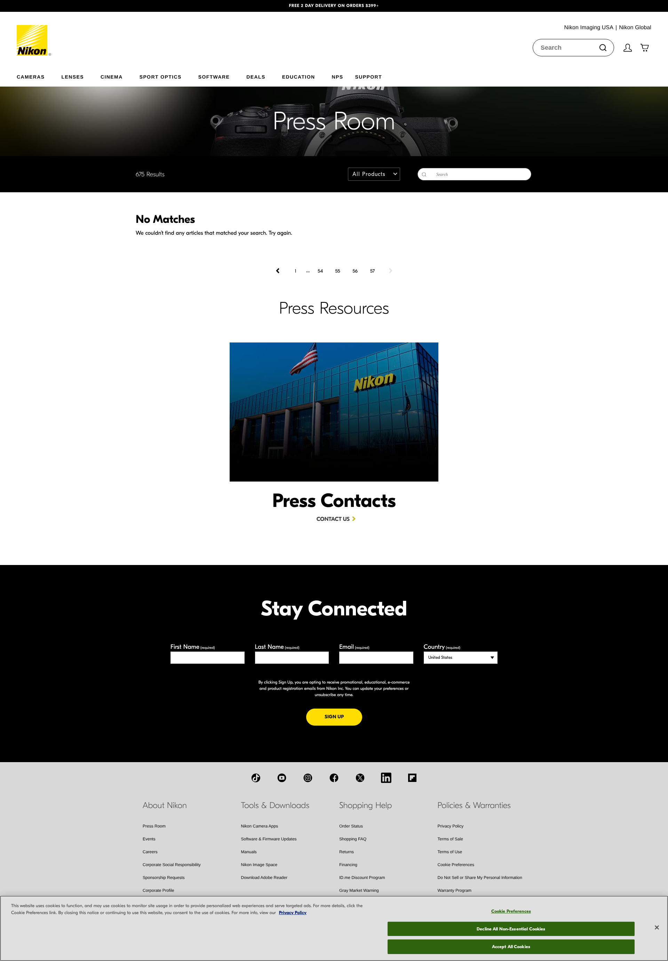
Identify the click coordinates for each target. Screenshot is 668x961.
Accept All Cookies (511, 946)
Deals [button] (255, 76)
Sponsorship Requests (164, 877)
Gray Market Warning (359, 890)
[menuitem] (39, 75)
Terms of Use (450, 851)
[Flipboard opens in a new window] (412, 778)
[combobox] (573, 47)
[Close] (657, 927)
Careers (150, 851)
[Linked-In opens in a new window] (386, 777)
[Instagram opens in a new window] (308, 778)
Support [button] (368, 76)
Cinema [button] (112, 76)
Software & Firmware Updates (269, 839)
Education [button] (298, 76)
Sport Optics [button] (161, 76)
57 (372, 271)
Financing (348, 864)
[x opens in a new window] (360, 778)
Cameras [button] (31, 76)
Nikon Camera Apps (259, 826)
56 (355, 271)
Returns (346, 851)
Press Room (154, 826)
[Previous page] (278, 271)
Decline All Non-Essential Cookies (511, 928)
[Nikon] (34, 34)
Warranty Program (455, 890)
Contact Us (333, 519)
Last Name (277, 647)
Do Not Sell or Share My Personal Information (480, 877)
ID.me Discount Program (362, 877)
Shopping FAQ (352, 839)
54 (320, 271)
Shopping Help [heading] (365, 805)
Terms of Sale (450, 839)
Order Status (351, 826)
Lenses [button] (73, 76)
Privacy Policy (451, 826)
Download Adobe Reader (264, 877)
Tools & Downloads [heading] (275, 805)
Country (442, 647)
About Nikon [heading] (165, 805)
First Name (192, 647)
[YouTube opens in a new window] (282, 778)
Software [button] (214, 76)
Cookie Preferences (456, 864)
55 (337, 271)
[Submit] (603, 47)
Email (354, 647)
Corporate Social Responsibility (172, 864)
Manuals (249, 851)
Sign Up (343, 716)
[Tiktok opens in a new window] (255, 778)
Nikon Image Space (259, 864)
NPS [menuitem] (337, 76)
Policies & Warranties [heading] (474, 805)
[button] (50, 6)
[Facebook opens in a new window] (334, 778)
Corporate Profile (158, 890)
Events (149, 839)
